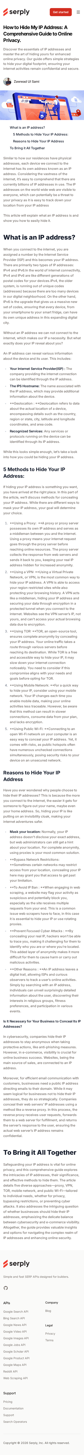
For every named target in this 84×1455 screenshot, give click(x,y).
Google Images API (16, 1338)
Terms (49, 1340)
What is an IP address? (27, 127)
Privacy (50, 1333)
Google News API (15, 1325)
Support (8, 1415)
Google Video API (15, 1331)
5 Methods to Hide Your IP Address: (40, 134)
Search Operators (15, 1421)
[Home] (16, 12)
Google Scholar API (16, 1351)
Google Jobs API (14, 1345)
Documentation (13, 1408)
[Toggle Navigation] (78, 12)
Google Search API (15, 1311)
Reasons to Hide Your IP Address (38, 141)
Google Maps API (15, 1364)
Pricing (7, 1401)
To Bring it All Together (27, 148)
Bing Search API (14, 1318)
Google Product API (16, 1358)
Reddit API (10, 1371)
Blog (48, 1310)
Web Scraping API (15, 1378)
